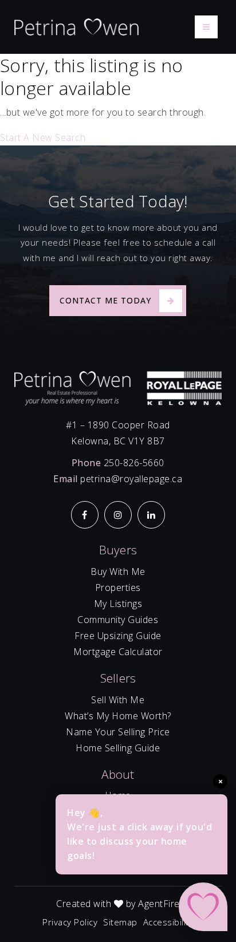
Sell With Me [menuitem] (117, 699)
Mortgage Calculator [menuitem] (118, 651)
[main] (118, 99)
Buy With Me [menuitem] (118, 571)
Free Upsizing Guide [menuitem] (118, 635)
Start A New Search (42, 137)
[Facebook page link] (85, 515)
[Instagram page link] (118, 515)
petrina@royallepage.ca (131, 478)
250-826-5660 (134, 462)
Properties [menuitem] (118, 587)
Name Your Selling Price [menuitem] (118, 732)
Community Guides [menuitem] (117, 619)
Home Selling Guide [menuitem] (118, 748)
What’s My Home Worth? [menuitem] (118, 716)
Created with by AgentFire (118, 903)
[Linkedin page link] (151, 515)
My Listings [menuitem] (118, 603)
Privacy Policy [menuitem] (69, 922)
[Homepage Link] (76, 26)
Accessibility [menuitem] (168, 922)
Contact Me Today (105, 300)
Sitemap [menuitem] (120, 922)
